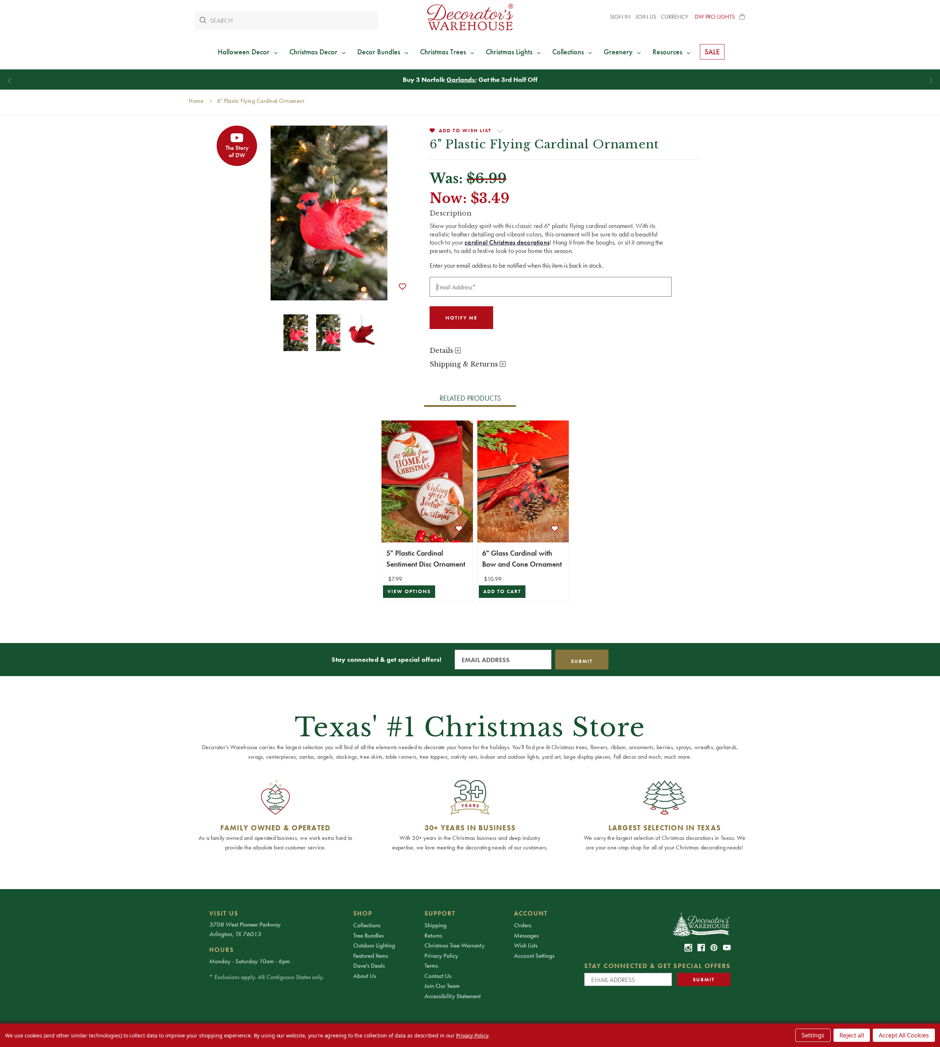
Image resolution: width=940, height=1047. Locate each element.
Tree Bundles (368, 935)
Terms (431, 965)
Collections (366, 925)
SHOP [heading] (362, 913)
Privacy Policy (441, 956)
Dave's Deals (369, 965)
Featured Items (370, 956)
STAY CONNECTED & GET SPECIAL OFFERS (657, 965)
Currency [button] (675, 17)
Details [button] (442, 351)
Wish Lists (526, 945)
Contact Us (437, 976)
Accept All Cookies (904, 1035)
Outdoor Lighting (374, 945)
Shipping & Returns (465, 364)
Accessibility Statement (452, 996)
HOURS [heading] (221, 950)
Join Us (646, 17)
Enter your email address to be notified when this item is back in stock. (516, 265)
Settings (813, 1035)
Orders (522, 925)
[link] (688, 948)
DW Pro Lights (715, 17)
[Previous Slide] (9, 80)
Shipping (435, 925)
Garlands (460, 79)
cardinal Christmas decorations (506, 242)
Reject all (851, 1035)
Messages (526, 935)
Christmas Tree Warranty (454, 945)
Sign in (620, 17)
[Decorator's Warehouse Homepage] (701, 924)
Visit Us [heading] (223, 913)
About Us (364, 976)
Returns (433, 935)
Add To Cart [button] (502, 591)
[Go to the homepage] (470, 17)
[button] (742, 17)
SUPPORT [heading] (440, 913)
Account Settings (534, 956)
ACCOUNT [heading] (531, 913)
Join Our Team (442, 986)
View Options (409, 591)
